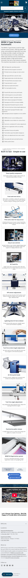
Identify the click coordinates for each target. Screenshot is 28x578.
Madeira (18, 556)
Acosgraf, (14, 556)
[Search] (25, 8)
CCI (22, 556)
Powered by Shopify (14, 575)
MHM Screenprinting (16, 552)
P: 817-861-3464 (5, 540)
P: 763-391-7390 (5, 534)
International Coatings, (6, 556)
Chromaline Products (12, 554)
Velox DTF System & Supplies (12, 557)
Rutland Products (21, 554)
